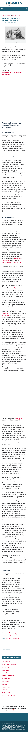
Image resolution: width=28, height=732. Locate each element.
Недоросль (5, 681)
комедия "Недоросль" (17, 15)
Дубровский (5, 670)
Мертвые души (6, 678)
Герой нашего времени (9, 664)
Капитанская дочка (8, 676)
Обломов (4, 684)
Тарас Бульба (6, 692)
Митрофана (5, 315)
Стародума (5, 260)
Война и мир (6, 661)
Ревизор (4, 690)
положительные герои (9, 423)
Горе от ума (5, 667)
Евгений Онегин (7, 673)
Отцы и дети (6, 687)
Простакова (18, 288)
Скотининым (17, 262)
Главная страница (6, 15)
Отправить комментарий (9, 653)
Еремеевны (5, 313)
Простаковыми (6, 262)
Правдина (17, 258)
